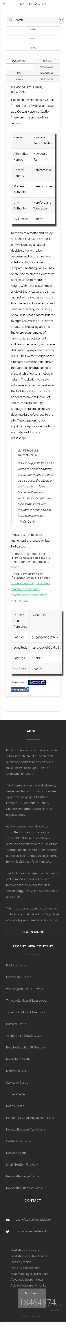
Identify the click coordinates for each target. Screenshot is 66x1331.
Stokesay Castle (17, 1082)
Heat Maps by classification (29, 1274)
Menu (33, 38)
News (33, 48)
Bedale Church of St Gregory (25, 1047)
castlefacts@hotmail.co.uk (33, 1219)
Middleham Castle (18, 1059)
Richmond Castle (17, 1071)
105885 (16, 567)
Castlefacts (33, 4)
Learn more (33, 932)
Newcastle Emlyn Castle (22, 1176)
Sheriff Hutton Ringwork (22, 1164)
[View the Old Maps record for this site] (19, 683)
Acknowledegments (24, 1285)
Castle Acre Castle (18, 1141)
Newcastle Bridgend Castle (24, 1188)
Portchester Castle (18, 977)
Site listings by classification (29, 1256)
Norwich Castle (16, 1153)
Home (33, 29)
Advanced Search (22, 1279)
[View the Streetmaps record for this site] (20, 690)
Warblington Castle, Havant (24, 989)
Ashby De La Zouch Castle (24, 1035)
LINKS (19, 79)
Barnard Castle (16, 1024)
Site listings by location (26, 1250)
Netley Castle (15, 1106)
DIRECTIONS (46, 79)
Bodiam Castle (16, 965)
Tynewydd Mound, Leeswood (26, 1000)
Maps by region (20, 1262)
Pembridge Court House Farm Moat (30, 1118)
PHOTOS (46, 60)
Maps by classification (25, 1268)
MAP (19, 72)
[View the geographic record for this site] (37, 683)
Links (42, 1285)
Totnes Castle (15, 1094)
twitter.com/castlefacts (32, 1231)
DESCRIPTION (19, 60)
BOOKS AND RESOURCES (46, 70)
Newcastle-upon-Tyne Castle (26, 1129)
